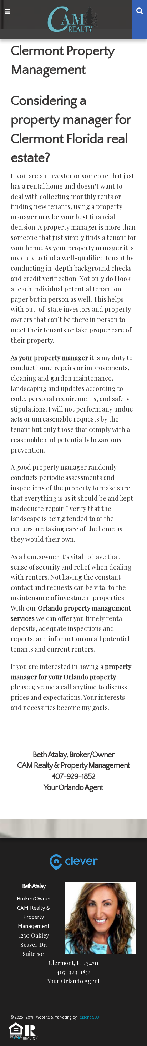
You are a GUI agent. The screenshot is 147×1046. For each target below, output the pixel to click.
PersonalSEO (88, 1017)
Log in (16, 1038)
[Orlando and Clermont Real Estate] (74, 18)
